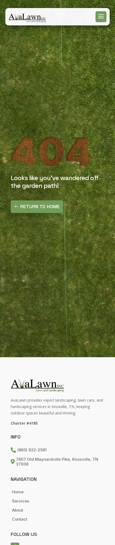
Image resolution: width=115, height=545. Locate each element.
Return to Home (40, 206)
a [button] (101, 16)
